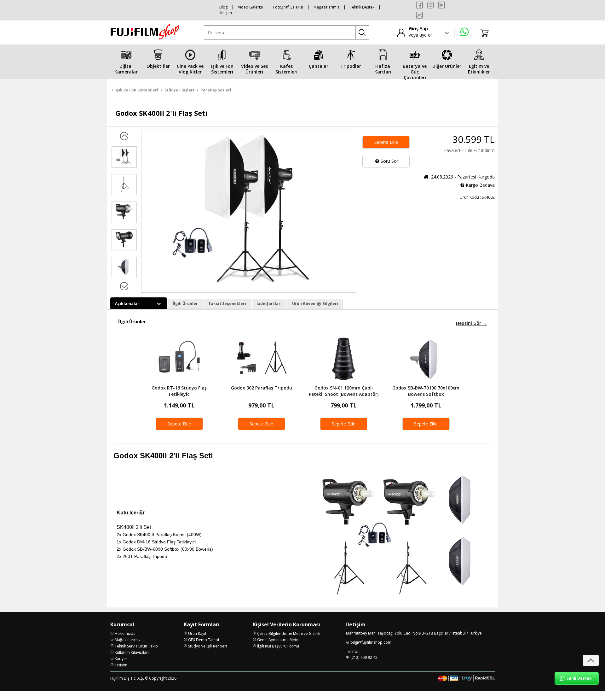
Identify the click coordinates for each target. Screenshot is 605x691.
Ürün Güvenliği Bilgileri (315, 303)
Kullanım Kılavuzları (132, 652)
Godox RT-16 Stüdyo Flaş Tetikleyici (179, 391)
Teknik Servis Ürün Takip (136, 646)
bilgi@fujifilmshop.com (370, 642)
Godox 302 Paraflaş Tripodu (261, 388)
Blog (223, 7)
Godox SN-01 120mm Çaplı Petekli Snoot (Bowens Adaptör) (343, 391)
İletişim (225, 12)
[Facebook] (419, 5)
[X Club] (419, 15)
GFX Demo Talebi (203, 639)
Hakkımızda (125, 633)
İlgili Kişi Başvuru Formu (278, 646)
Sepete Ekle (386, 142)
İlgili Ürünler (185, 303)
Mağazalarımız (326, 7)
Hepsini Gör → (471, 323)
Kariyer (121, 658)
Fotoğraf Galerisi (288, 7)
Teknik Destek (362, 7)
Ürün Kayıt (197, 633)
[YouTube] (441, 5)
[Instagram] (430, 5)
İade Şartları (269, 303)
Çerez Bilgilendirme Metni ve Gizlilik (288, 633)
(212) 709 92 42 (363, 657)
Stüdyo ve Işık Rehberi (207, 646)
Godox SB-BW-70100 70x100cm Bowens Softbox (425, 391)
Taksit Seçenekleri (227, 303)
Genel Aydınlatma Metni (278, 639)
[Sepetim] (484, 32)
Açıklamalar (127, 303)
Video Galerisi (250, 7)
